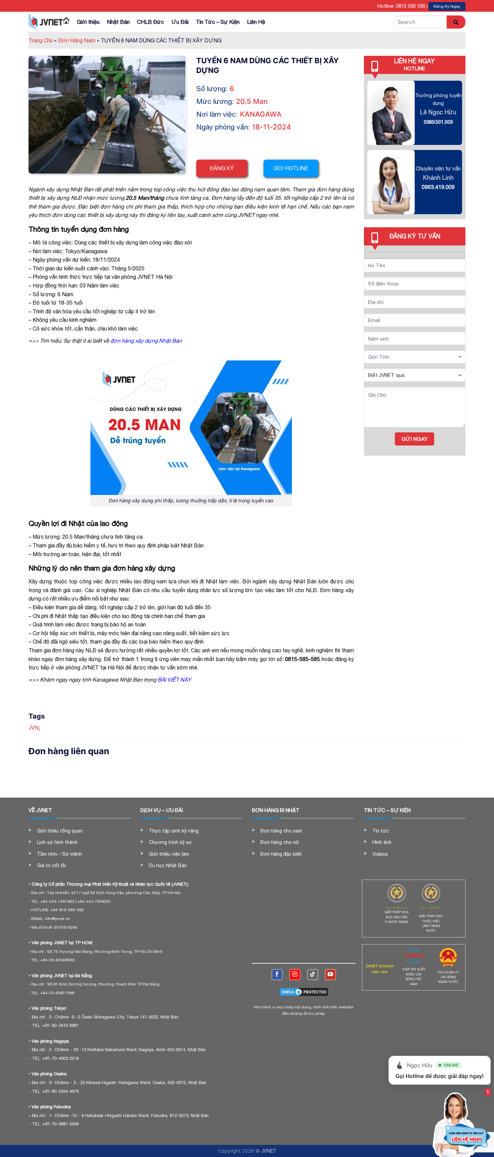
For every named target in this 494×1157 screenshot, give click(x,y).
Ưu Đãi (180, 22)
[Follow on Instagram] (294, 974)
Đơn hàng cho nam (281, 831)
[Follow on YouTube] (330, 974)
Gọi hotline (291, 168)
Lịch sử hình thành (57, 842)
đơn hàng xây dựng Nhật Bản (146, 341)
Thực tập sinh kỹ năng (174, 831)
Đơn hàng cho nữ (279, 842)
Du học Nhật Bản (168, 865)
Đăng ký (222, 168)
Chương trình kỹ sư (170, 842)
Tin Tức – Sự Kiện (218, 22)
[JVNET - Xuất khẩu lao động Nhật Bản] (46, 22)
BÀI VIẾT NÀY (174, 680)
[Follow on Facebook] (277, 974)
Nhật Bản (118, 22)
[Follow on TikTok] (312, 974)
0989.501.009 (438, 122)
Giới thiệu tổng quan (60, 831)
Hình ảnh (382, 842)
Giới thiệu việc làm (169, 854)
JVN (34, 728)
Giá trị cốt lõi (51, 865)
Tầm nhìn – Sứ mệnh (59, 854)
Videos (380, 854)
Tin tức (380, 831)
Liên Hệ (256, 22)
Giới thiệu (88, 22)
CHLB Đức (150, 22)
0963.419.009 (438, 187)
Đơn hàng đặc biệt (281, 854)
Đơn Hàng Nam (78, 40)
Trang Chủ (42, 40)
